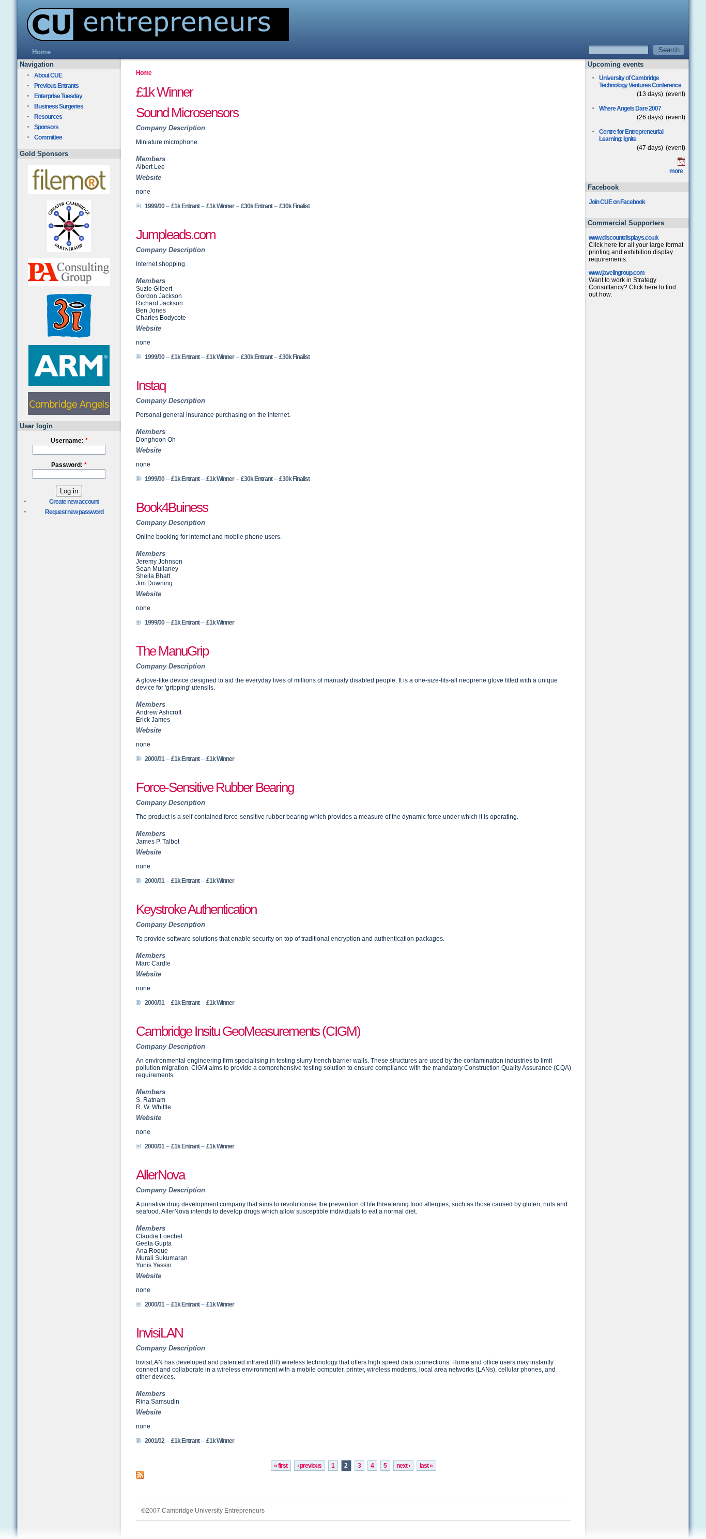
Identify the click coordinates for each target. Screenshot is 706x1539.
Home (143, 72)
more (676, 171)
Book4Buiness (172, 507)
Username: (69, 440)
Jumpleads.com (176, 234)
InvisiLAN (159, 1333)
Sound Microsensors (187, 112)
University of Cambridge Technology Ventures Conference (640, 81)
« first (280, 1465)
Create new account (74, 501)
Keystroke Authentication (196, 909)
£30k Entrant (256, 206)
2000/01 (154, 759)
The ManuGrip (172, 651)
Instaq (150, 385)
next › (403, 1465)
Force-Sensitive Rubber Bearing (215, 787)
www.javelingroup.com (616, 272)
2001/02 (154, 1440)
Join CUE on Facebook (617, 202)
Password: (69, 465)
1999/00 (154, 206)
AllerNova (160, 1175)
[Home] (153, 38)
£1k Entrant (185, 206)
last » (426, 1465)
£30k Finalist (294, 206)
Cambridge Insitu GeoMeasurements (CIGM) (248, 1031)
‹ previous (309, 1465)
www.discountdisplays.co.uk (623, 237)
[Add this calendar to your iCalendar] (681, 163)
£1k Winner (220, 206)
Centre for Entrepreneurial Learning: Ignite (631, 135)
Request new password (74, 512)
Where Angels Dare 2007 (630, 108)
